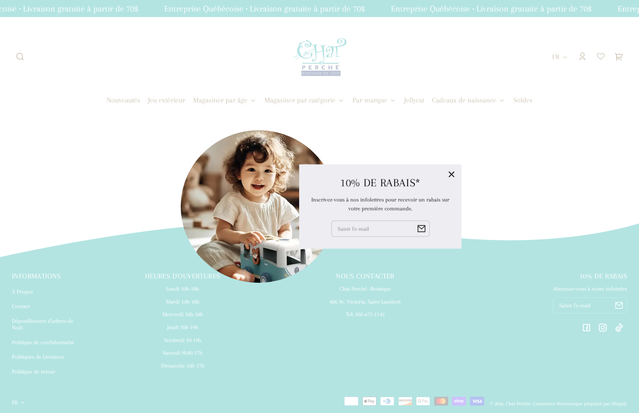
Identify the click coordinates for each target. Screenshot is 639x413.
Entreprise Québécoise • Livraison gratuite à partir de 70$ (261, 8)
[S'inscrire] (619, 305)
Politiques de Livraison (38, 356)
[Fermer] (451, 174)
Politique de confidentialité (43, 342)
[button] (20, 56)
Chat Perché (518, 403)
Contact (21, 306)
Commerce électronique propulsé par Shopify (580, 403)
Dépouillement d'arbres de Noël (42, 324)
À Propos (22, 291)
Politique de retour (33, 371)
